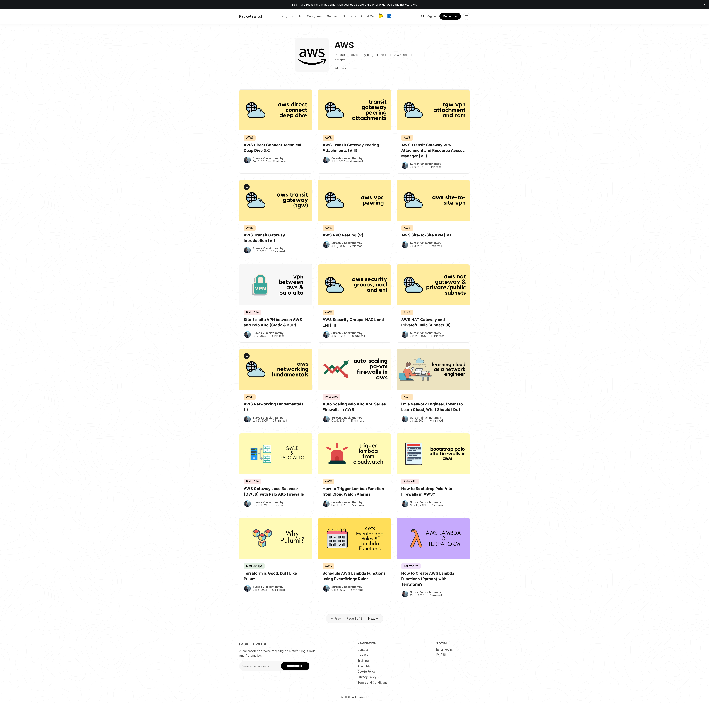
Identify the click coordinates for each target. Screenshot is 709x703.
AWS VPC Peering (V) (343, 235)
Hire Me (362, 655)
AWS (249, 137)
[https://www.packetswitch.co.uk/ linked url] (389, 16)
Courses (332, 16)
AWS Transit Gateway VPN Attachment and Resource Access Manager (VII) (433, 150)
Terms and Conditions (372, 682)
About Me (367, 16)
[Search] (422, 16)
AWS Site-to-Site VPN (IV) (426, 235)
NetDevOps (254, 566)
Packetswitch (359, 697)
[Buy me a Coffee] (381, 16)
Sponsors (349, 16)
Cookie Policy (366, 671)
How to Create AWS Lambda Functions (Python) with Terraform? (427, 579)
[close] (705, 4)
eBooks (297, 16)
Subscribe (450, 16)
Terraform (411, 566)
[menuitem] (375, 649)
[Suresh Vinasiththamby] (247, 160)
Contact (362, 649)
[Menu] (466, 16)
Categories (314, 16)
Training (363, 660)
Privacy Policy (366, 677)
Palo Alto (252, 312)
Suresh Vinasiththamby (268, 158)
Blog (284, 16)
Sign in (432, 16)
